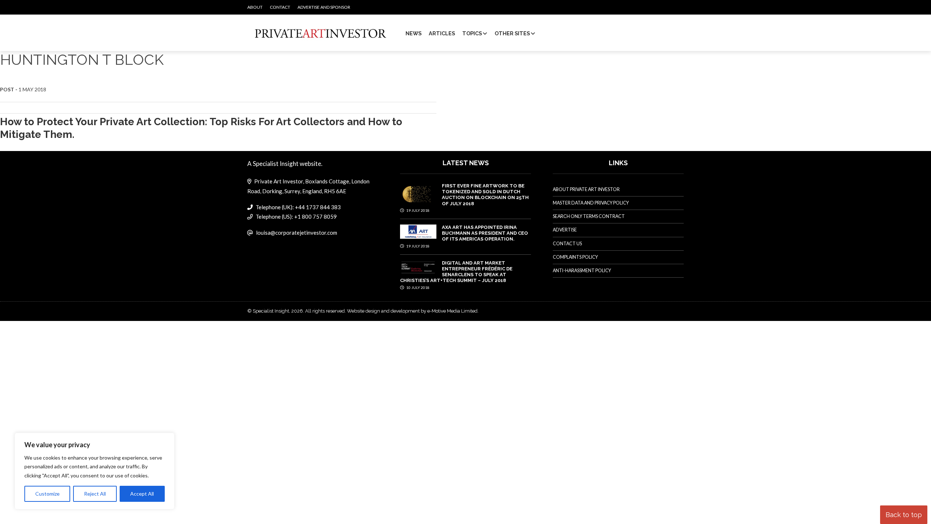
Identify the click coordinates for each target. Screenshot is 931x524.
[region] (95, 471)
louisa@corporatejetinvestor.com (296, 232)
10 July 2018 (417, 287)
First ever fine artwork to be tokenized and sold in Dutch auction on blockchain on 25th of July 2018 (485, 194)
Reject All (95, 494)
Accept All (142, 494)
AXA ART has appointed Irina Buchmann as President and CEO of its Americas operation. (485, 233)
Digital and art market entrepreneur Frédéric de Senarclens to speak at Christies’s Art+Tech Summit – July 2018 (456, 271)
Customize (47, 494)
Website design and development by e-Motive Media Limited (412, 311)
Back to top (904, 515)
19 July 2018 (417, 210)
